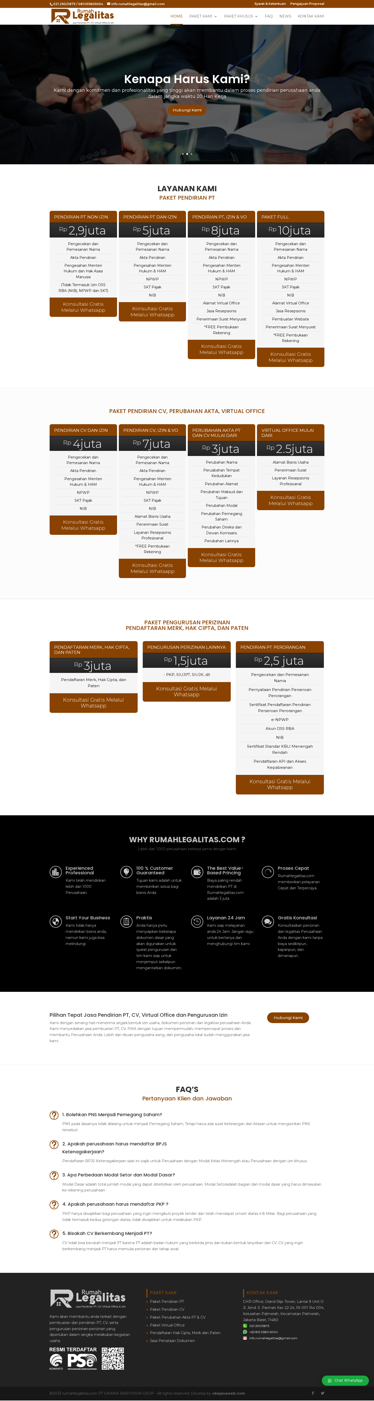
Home (176, 16)
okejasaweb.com (228, 1393)
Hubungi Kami (187, 112)
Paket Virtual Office (167, 1325)
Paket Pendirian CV (167, 1309)
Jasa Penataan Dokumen (172, 1340)
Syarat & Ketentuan (270, 4)
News (285, 16)
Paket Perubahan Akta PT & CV (178, 1317)
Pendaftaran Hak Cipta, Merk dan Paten (185, 1333)
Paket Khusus (238, 16)
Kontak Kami (311, 16)
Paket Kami (200, 16)
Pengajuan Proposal (307, 4)
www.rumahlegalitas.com (187, 82)
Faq (269, 16)
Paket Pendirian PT (167, 1301)
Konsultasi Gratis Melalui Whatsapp (83, 307)
